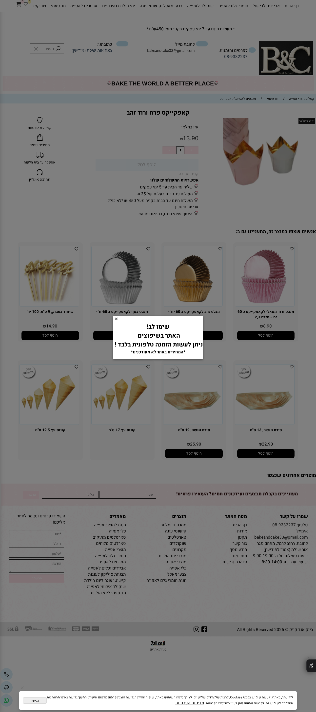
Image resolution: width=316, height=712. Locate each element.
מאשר (35, 700)
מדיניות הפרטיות (189, 703)
